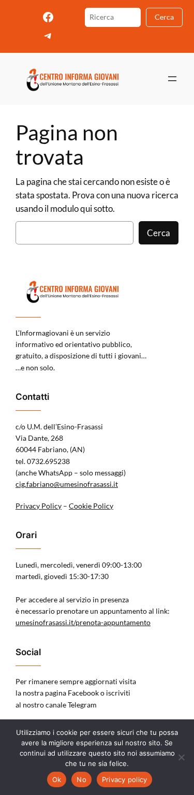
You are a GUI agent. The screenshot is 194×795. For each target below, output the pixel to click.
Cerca (164, 16)
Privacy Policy (39, 505)
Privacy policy (124, 779)
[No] (181, 757)
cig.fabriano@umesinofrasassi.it (67, 484)
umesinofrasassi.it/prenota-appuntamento (83, 622)
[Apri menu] (172, 79)
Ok (57, 779)
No (81, 779)
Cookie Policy (91, 505)
